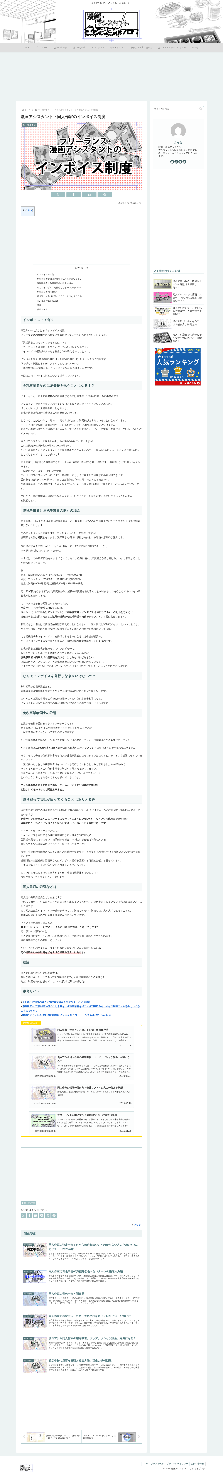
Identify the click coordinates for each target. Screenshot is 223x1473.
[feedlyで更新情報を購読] (180, 162)
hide (30, 210)
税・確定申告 (29, 1203)
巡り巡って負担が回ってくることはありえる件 (59, 296)
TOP (145, 1463)
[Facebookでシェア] (73, 194)
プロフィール (157, 1463)
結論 (39, 305)
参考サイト (42, 309)
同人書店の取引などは (47, 300)
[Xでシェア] (58, 194)
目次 (77, 268)
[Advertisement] (111, 76)
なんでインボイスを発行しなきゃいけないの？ (59, 287)
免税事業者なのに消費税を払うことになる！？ (59, 279)
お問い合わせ (197, 1463)
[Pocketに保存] (41, 1215)
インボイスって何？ (46, 274)
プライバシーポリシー (177, 1463)
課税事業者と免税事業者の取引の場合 (55, 283)
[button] (200, 108)
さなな (178, 142)
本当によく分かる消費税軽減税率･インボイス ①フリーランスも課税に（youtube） (68, 1015)
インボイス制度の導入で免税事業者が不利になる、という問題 (56, 1002)
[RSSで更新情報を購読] (184, 162)
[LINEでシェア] (105, 194)
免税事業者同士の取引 (47, 292)
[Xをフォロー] (176, 162)
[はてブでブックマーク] (89, 194)
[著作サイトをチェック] (172, 162)
